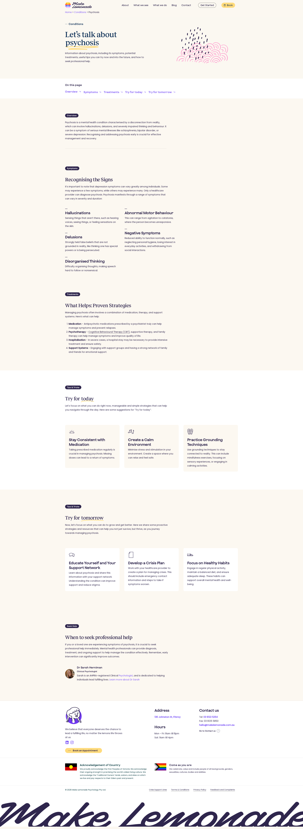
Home (68, 12)
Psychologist (126, 675)
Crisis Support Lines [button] (158, 789)
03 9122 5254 (210, 717)
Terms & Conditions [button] (180, 789)
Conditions (80, 12)
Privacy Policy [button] (199, 789)
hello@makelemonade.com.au (217, 725)
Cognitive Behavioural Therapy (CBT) (109, 332)
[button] (73, 91)
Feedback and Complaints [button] (222, 789)
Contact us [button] (210, 731)
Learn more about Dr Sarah (124, 679)
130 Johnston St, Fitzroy (167, 717)
